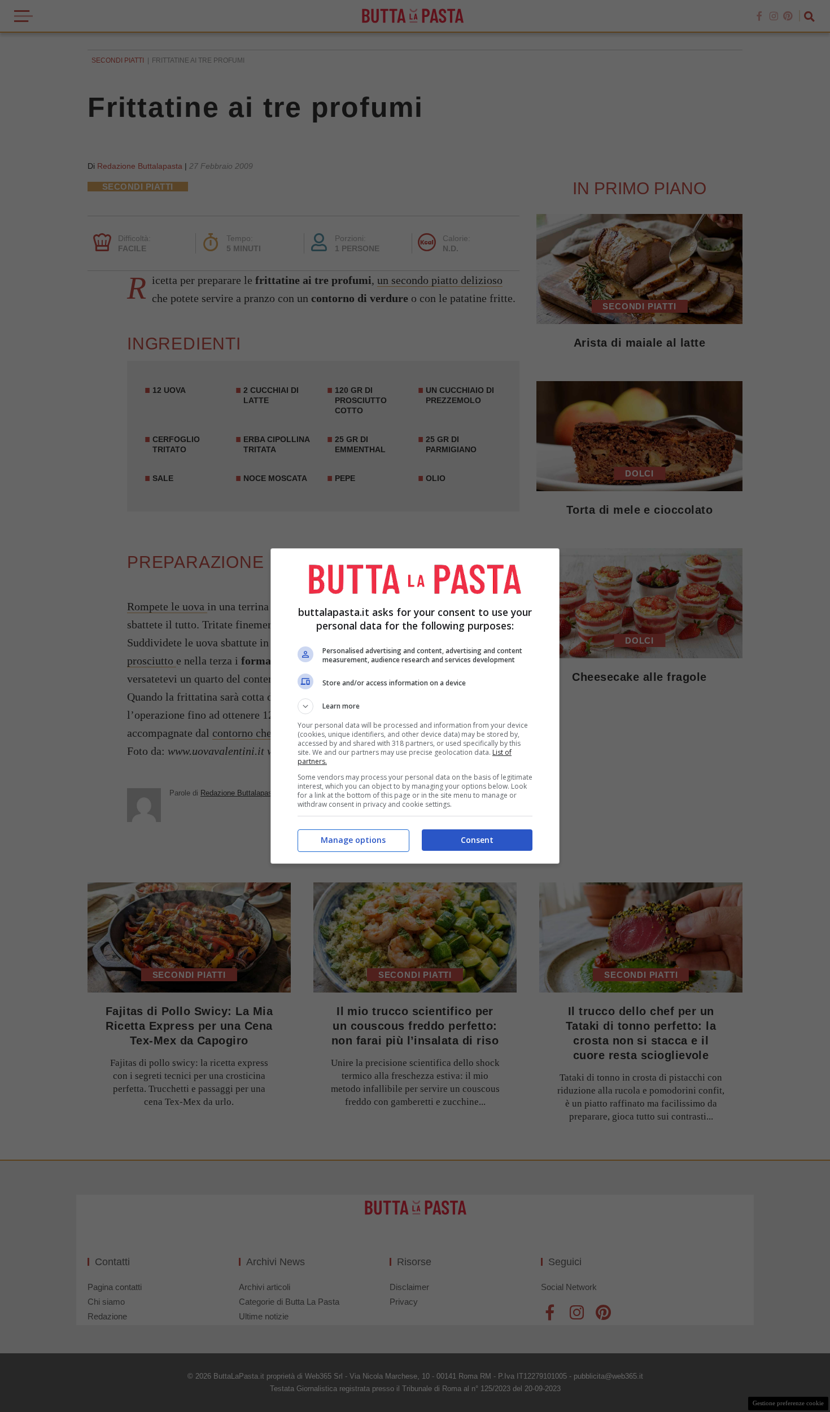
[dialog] (415, 706)
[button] (415, 706)
